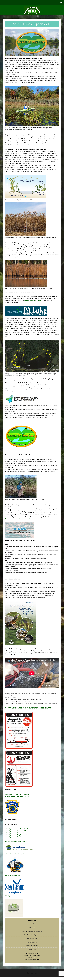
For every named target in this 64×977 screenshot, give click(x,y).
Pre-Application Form (32, 938)
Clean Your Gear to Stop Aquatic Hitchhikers (28, 707)
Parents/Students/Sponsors (32, 935)
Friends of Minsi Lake (32, 946)
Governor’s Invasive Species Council (16, 841)
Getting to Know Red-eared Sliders (17, 831)
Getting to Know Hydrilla (13, 837)
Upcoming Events (32, 924)
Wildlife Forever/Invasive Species (15, 854)
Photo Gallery (32, 949)
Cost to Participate (32, 942)
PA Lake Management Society (33, 300)
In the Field (32, 927)
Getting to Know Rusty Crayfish (16, 833)
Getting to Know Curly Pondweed (16, 835)
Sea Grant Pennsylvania (12, 875)
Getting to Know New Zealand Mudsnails (18, 829)
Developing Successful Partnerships (32, 931)
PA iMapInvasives (10, 896)
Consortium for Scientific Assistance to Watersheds (21, 519)
